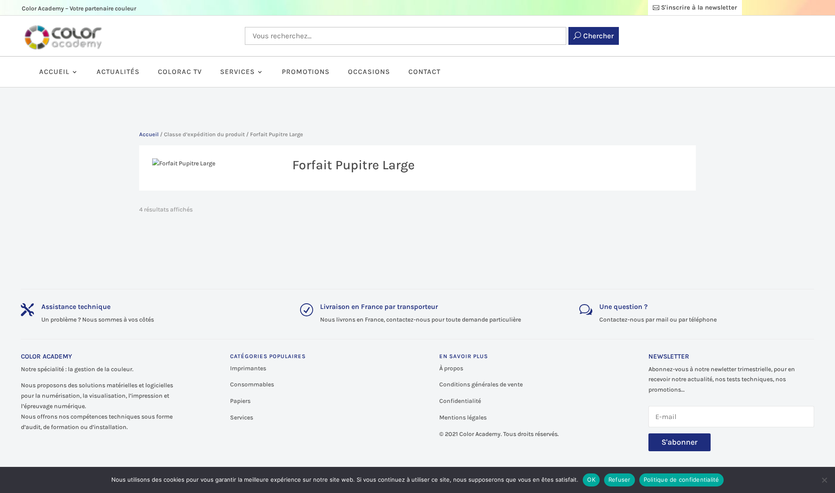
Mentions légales (463, 417)
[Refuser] (824, 480)
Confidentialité (460, 401)
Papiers (240, 401)
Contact (424, 72)
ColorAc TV (180, 72)
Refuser (619, 479)
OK (591, 479)
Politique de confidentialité (681, 479)
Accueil (54, 72)
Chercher (598, 35)
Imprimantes (248, 368)
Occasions (369, 72)
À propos (451, 368)
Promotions (306, 72)
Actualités (118, 72)
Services (237, 72)
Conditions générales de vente (481, 384)
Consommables (252, 384)
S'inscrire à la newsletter (699, 7)
